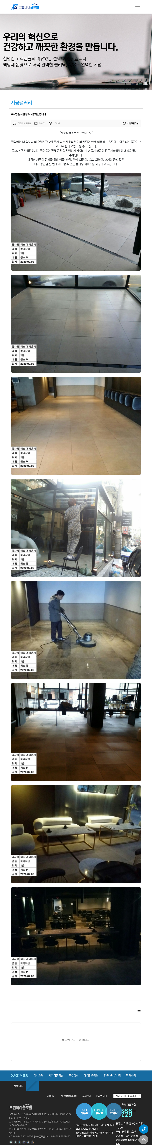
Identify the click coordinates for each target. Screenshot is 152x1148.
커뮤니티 (18, 1085)
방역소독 (131, 1075)
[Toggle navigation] (137, 6)
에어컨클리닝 (91, 1075)
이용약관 (51, 1096)
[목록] (139, 1011)
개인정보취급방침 (69, 1096)
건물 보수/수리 (112, 1075)
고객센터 (86, 1096)
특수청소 (73, 1075)
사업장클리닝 (56, 1075)
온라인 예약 (101, 1096)
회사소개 (38, 1075)
